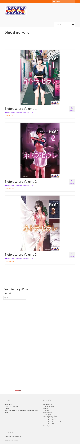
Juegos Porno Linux (49, 418)
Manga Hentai (26, 112)
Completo (48, 414)
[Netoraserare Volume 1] (40, 77)
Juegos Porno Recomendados (52, 422)
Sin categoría (47, 426)
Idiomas (45, 408)
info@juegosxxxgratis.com (13, 436)
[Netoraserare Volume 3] (40, 223)
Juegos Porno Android (50, 416)
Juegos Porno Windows (50, 424)
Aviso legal (8, 404)
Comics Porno (18, 112)
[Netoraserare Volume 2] (40, 150)
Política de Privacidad (11, 406)
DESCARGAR (9, 115)
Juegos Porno (47, 412)
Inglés (47, 410)
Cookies (7, 408)
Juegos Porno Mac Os (50, 420)
